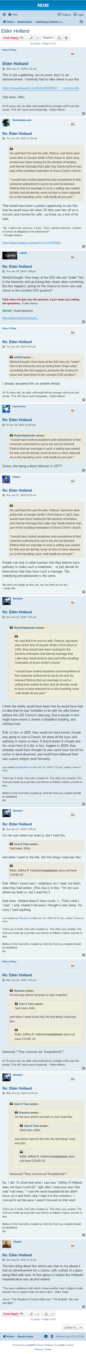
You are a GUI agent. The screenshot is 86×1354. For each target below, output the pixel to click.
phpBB (30, 1345)
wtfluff (23, 253)
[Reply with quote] (73, 54)
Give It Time (9, 49)
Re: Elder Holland (17, 133)
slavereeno (19, 406)
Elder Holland (15, 31)
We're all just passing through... (20, 317)
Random (18, 598)
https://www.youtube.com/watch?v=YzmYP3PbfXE (31, 242)
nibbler (16, 477)
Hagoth (17, 1241)
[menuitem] (12, 15)
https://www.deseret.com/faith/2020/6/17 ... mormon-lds (40, 88)
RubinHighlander (22, 120)
